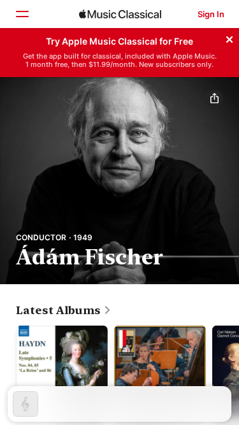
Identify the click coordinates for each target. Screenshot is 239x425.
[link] (64, 310)
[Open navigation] (22, 14)
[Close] (229, 37)
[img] (120, 14)
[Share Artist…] (214, 99)
